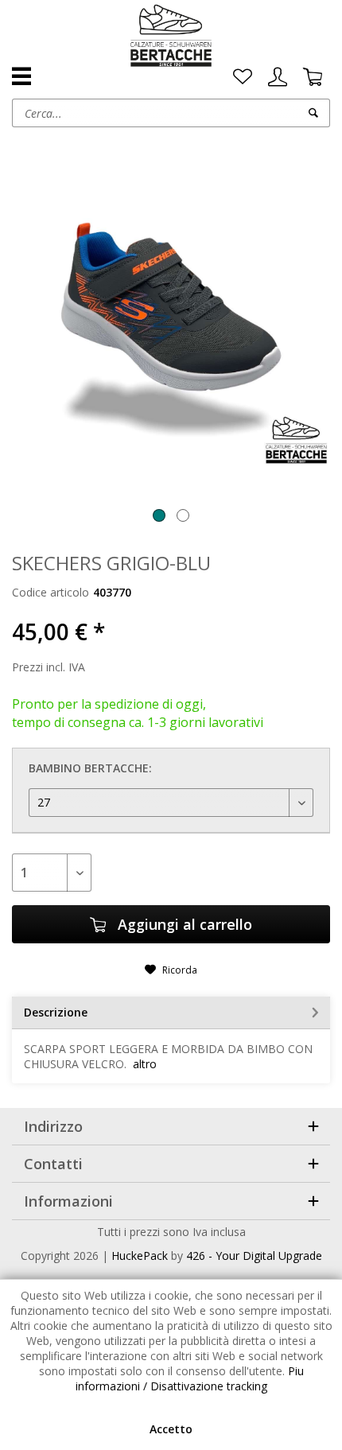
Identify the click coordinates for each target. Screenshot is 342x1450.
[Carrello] (312, 77)
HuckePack (139, 1255)
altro (145, 1063)
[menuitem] (242, 77)
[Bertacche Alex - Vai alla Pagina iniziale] (171, 36)
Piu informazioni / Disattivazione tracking (190, 1378)
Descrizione (55, 1012)
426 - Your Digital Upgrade (254, 1255)
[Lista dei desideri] (242, 77)
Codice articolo (50, 592)
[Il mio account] (277, 77)
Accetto (171, 1428)
